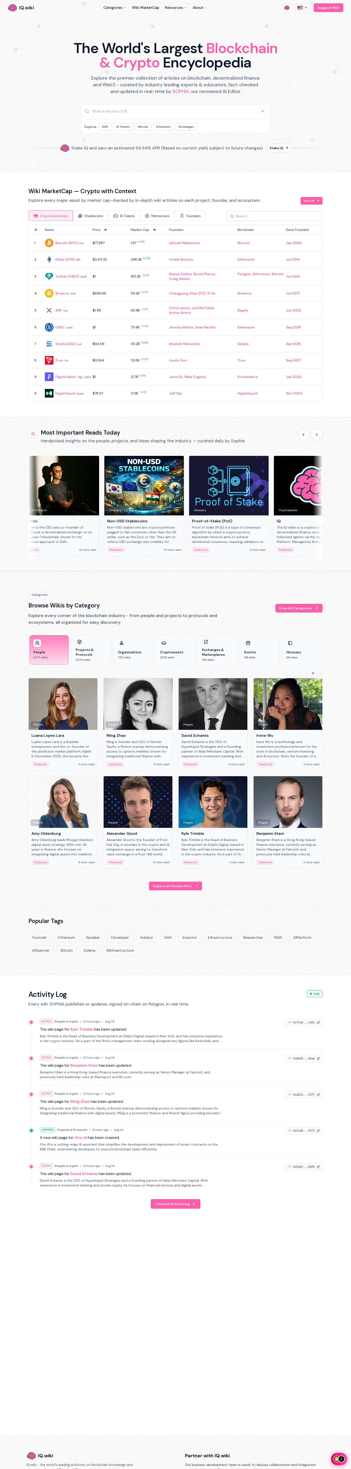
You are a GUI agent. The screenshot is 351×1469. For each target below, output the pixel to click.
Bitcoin (143, 127)
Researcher (253, 937)
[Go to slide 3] (321, 673)
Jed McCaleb (203, 308)
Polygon (244, 274)
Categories (112, 7)
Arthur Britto (180, 313)
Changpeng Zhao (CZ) (187, 293)
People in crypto (66, 1021)
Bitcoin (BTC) (66, 243)
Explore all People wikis (172, 886)
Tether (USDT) (67, 276)
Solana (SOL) (65, 344)
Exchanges (186, 127)
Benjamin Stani (84, 1065)
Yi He (211, 293)
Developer (120, 937)
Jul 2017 (293, 293)
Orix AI (80, 1137)
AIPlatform (302, 937)
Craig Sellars (179, 279)
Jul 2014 (293, 259)
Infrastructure (220, 937)
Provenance (248, 377)
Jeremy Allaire (181, 327)
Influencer (41, 950)
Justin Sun (178, 360)
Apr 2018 (293, 344)
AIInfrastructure (120, 950)
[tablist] (117, 215)
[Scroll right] (317, 434)
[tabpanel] (175, 313)
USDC (60, 327)
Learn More (257, 148)
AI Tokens (123, 127)
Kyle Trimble (81, 1029)
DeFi (105, 127)
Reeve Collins (180, 274)
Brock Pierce (204, 274)
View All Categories (295, 608)
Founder (39, 937)
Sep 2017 (293, 360)
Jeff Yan (175, 393)
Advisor (146, 937)
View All (308, 201)
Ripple (243, 310)
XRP (58, 310)
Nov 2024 (294, 393)
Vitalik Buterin (181, 259)
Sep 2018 (293, 327)
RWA (278, 937)
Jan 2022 (294, 377)
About (198, 7)
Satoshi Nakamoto (184, 243)
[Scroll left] (303, 434)
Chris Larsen (179, 308)
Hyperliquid (65, 393)
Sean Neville (205, 327)
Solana (243, 344)
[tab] (50, 215)
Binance (62, 293)
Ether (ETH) (64, 259)
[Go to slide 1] (313, 673)
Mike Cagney (195, 377)
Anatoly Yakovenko (184, 344)
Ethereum (163, 127)
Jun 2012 (293, 310)
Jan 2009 (294, 243)
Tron (59, 360)
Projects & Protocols (72, 1130)
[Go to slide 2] (317, 673)
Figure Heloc (66, 377)
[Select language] (302, 7)
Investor (190, 937)
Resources (174, 7)
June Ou (176, 377)
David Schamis (84, 1173)
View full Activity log (172, 1204)
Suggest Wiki (329, 7)
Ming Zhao (80, 1101)
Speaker (93, 937)
